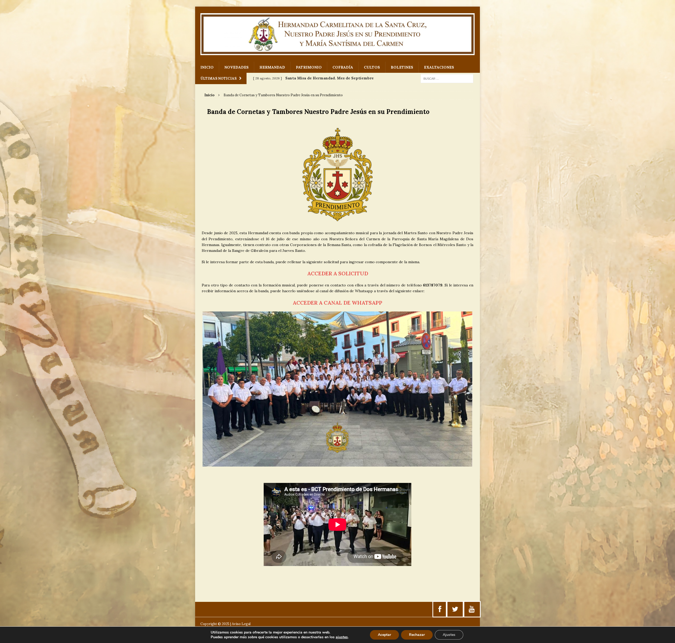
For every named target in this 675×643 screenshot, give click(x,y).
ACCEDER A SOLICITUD (337, 273)
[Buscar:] (447, 78)
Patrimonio (309, 67)
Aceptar (384, 634)
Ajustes (449, 634)
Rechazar (417, 634)
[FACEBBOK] (440, 609)
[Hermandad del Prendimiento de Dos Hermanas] (337, 34)
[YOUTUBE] (472, 609)
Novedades (236, 67)
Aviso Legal (241, 624)
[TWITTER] (455, 609)
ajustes (342, 637)
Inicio (207, 67)
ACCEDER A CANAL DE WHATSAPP (337, 302)
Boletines (402, 67)
